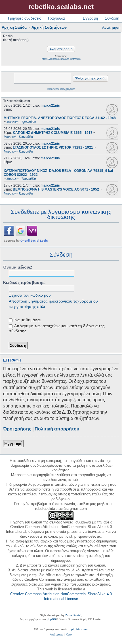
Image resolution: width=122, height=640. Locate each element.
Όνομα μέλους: (17, 267)
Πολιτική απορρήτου (57, 428)
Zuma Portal (73, 615)
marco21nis (50, 105)
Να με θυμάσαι (27, 320)
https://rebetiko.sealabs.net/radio (61, 59)
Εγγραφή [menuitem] (90, 18)
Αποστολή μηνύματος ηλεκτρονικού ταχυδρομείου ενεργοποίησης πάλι (53, 304)
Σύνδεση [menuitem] (112, 18)
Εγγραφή (13, 443)
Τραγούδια (56, 18)
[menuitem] (57, 634)
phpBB (51, 619)
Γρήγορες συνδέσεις (24, 18)
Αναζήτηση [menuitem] (111, 27)
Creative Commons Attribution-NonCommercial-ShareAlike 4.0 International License (61, 596)
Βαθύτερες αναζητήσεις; (61, 89)
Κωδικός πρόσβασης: (24, 282)
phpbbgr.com (79, 629)
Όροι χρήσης (17, 428)
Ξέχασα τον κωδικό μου (30, 295)
